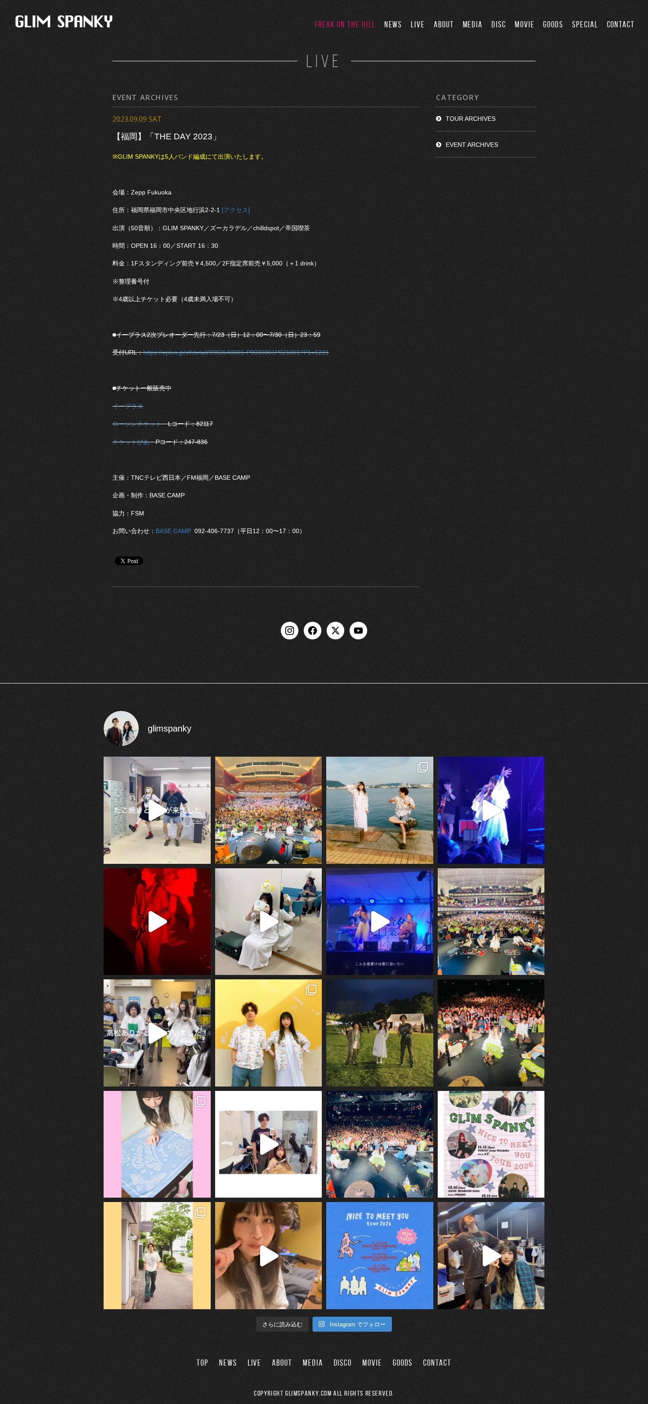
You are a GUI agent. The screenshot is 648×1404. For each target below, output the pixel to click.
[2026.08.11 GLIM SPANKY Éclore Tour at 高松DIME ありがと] (157, 1033)
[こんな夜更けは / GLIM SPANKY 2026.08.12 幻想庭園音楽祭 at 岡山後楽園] (379, 921)
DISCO (343, 1362)
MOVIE (525, 24)
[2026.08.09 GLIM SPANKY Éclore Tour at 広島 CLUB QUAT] (268, 1144)
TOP (203, 1362)
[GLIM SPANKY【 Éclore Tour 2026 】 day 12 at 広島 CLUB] (379, 1144)
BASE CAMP (173, 530)
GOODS (553, 24)
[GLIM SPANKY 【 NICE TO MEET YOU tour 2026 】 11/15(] (379, 1255)
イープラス (127, 406)
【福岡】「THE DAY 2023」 (166, 136)
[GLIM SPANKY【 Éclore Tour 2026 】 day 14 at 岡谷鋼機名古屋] (491, 921)
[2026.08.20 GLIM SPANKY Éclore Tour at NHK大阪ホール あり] (157, 810)
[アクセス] (236, 209)
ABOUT (444, 24)
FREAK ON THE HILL (345, 24)
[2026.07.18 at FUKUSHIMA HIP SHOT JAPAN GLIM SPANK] (491, 810)
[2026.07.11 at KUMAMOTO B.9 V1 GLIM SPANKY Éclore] (268, 1255)
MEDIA (473, 24)
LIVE (418, 24)
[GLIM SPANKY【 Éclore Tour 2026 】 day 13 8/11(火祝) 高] (157, 1144)
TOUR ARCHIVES (470, 118)
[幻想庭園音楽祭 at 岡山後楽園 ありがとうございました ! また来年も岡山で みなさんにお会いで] (379, 1033)
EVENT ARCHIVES (472, 144)
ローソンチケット (137, 424)
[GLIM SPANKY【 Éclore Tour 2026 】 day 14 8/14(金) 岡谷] (268, 1033)
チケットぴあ (130, 441)
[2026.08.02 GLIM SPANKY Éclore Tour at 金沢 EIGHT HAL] (491, 1255)
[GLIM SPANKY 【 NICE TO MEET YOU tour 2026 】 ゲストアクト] (491, 1144)
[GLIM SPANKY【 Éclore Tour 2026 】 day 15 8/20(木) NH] (379, 810)
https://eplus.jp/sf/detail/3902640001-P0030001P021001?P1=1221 (236, 352)
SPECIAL (585, 24)
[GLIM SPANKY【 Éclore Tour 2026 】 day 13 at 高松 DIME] (491, 1033)
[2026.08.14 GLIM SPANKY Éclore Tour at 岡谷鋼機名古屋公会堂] (268, 921)
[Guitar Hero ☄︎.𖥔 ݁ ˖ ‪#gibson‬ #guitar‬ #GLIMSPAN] (157, 921)
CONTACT (621, 24)
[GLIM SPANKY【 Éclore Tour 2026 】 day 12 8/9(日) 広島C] (157, 1255)
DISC (499, 24)
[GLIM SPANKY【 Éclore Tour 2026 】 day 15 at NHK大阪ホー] (268, 810)
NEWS (393, 24)
